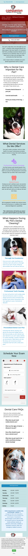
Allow (14, 550)
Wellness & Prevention (18, 17)
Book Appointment (14, 36)
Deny (14, 553)
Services (8, 17)
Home (3, 17)
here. (23, 548)
